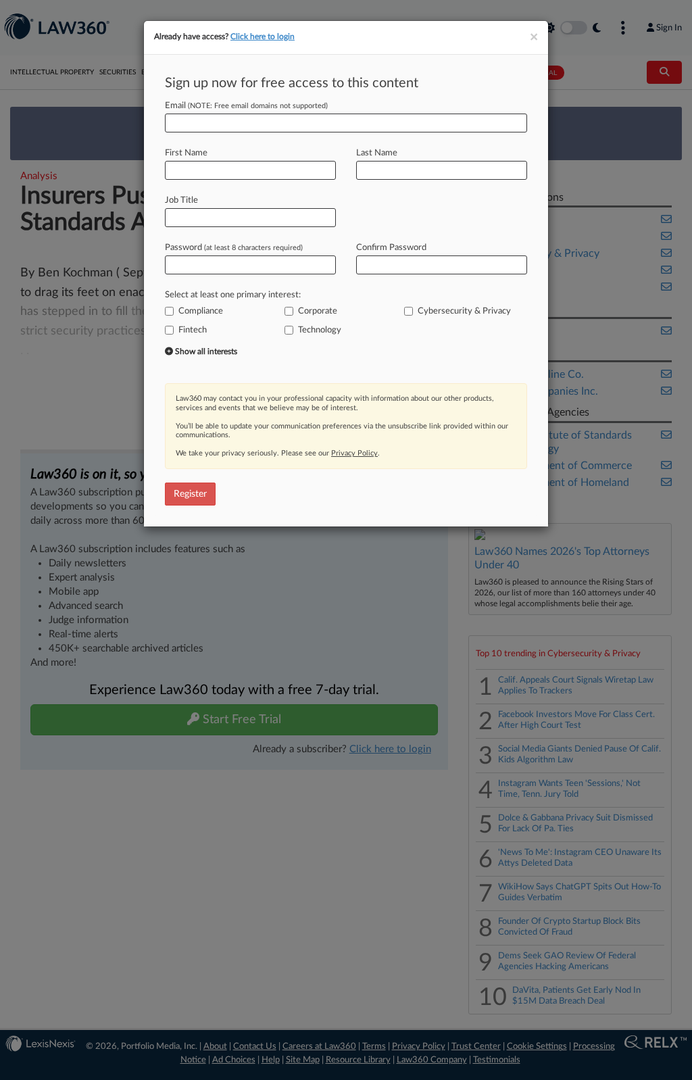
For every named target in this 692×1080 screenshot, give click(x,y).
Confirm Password (391, 247)
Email (246, 105)
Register (190, 494)
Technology (319, 330)
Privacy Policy (354, 453)
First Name (186, 153)
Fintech (192, 330)
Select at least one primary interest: (233, 295)
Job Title (181, 200)
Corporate (317, 311)
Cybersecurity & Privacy (464, 311)
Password (234, 247)
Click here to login (262, 36)
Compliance (200, 311)
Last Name (376, 153)
